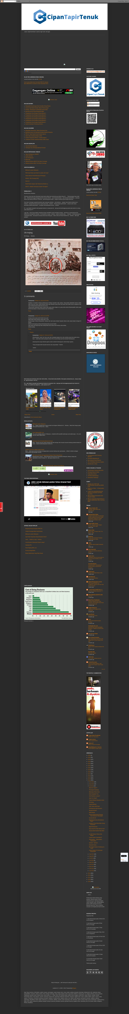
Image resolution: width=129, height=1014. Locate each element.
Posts (89, 102)
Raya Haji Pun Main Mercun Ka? (97, 828)
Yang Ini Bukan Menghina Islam (96, 800)
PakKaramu (91, 571)
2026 (89, 755)
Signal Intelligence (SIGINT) (32, 154)
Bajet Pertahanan (93, 826)
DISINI (39, 79)
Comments (91, 105)
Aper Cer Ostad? (93, 798)
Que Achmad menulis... (94, 637)
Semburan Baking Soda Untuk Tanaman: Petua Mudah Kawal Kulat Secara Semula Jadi (96, 602)
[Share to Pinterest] (42, 291)
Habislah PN (28, 545)
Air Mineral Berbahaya (93, 475)
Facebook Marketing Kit (93, 458)
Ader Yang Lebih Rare (94, 806)
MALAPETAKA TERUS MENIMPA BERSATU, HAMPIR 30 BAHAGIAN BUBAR (95, 628)
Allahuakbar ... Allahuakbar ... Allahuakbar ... (96, 840)
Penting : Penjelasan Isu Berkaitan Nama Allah (36, 109)
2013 (89, 873)
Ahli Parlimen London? (94, 796)
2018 (89, 771)
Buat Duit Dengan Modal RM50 (93, 213)
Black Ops (27, 159)
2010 (89, 879)
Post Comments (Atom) (36, 417)
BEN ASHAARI (92, 549)
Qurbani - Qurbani (93, 842)
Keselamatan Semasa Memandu (95, 470)
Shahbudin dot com (93, 626)
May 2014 (91, 862)
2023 (89, 761)
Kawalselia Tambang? (93, 477)
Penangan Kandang (94, 789)
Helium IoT (91, 743)
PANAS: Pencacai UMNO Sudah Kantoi (34, 449)
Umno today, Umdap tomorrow (94, 658)
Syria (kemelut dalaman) (31, 146)
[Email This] (35, 291)
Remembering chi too (92, 615)
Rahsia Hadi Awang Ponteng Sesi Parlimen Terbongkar (96, 815)
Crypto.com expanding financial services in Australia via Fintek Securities (95, 493)
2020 (89, 767)
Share (122, 859)
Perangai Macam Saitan (93, 472)
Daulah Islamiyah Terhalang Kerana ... (34, 124)
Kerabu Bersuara (92, 662)
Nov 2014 (91, 784)
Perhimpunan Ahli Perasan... (96, 808)
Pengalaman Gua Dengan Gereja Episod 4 (35, 118)
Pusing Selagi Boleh (30, 550)
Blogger (74, 988)
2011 (89, 877)
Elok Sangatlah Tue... (94, 794)
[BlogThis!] (37, 291)
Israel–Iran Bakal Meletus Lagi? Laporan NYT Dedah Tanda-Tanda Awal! (95, 665)
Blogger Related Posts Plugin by (32, 411)
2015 (89, 778)
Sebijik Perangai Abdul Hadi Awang (33, 531)
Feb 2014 (91, 868)
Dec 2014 (91, 782)
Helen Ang (90, 657)
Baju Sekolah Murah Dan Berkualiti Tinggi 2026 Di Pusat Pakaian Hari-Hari (95, 640)
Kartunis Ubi (91, 651)
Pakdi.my (90, 536)
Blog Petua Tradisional (93, 600)
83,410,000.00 (92, 818)
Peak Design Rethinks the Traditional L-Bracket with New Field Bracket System (96, 584)
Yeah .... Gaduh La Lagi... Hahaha (33, 539)
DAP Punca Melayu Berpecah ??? (95, 591)
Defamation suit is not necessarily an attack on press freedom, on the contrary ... (96, 559)
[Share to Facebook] (40, 291)
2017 (89, 774)
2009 (89, 881)
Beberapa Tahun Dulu (94, 792)
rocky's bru (91, 556)
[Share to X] (39, 291)
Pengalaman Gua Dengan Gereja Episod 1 (35, 113)
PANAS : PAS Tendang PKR (32, 178)
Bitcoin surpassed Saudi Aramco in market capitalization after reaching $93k (96, 500)
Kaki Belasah (91, 576)
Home (53, 414)
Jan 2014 (91, 870)
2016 (89, 776)
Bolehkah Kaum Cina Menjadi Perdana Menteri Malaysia (39, 132)
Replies (32, 332)
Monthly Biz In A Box (92, 464)
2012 (89, 875)
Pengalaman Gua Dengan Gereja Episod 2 (35, 115)
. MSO (89, 543)
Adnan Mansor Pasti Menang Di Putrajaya (35, 175)
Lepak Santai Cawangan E (95, 837)
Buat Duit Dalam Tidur (91, 195)
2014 (89, 780)
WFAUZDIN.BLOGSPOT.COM (95, 594)
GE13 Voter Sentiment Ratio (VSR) (33, 136)
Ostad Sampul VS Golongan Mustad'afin (95, 851)
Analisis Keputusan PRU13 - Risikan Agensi (35, 137)
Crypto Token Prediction (94, 735)
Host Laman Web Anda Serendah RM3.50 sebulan (36, 82)
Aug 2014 (91, 856)
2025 (89, 757)
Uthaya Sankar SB (92, 508)
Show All (103, 669)
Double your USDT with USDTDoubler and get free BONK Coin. (96, 485)
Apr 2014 (91, 864)
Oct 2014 (91, 786)
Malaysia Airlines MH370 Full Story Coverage (36, 161)
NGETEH (90, 596)
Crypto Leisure (92, 739)
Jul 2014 (91, 858)
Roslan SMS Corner (93, 523)
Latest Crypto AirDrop (92, 740)
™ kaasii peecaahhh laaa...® (95, 589)
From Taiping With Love (38, 432)
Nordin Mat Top (29, 156)
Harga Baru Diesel (92, 474)
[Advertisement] (56, 55)
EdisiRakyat (91, 645)
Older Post (78, 414)
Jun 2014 (91, 860)
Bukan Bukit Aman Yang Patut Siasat (34, 553)
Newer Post (27, 414)
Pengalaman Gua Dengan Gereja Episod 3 (35, 116)
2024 (89, 759)
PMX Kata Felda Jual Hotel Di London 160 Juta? (37, 173)
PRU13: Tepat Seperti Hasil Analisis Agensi (35, 134)
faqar (89, 619)
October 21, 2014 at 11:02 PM (42, 315)
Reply (29, 311)
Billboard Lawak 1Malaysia (31, 170)
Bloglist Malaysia (92, 607)
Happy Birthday (92, 804)
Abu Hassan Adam (93, 633)
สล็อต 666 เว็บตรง (92, 653)
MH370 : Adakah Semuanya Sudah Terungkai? (36, 186)
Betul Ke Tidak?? (93, 787)
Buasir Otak (91, 530)
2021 (89, 765)
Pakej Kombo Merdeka (93, 578)
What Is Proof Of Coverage (94, 744)
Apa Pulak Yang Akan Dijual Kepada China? (36, 536)
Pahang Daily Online (93, 514)
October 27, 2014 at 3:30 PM (46, 335)
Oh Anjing (91, 802)
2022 (89, 763)
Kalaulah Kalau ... (93, 845)
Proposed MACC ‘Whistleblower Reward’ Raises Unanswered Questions (95, 566)
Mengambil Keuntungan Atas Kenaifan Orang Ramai (37, 106)
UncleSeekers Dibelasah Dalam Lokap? (35, 542)
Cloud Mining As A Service (95, 747)
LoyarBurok (91, 614)
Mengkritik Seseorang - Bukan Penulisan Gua (36, 130)
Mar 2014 (91, 866)
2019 (89, 769)
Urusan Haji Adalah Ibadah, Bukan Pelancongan (37, 108)
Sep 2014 (91, 854)
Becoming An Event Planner (94, 460)
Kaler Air (27, 181)
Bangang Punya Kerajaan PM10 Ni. (33, 528)
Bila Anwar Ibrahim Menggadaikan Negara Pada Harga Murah (47, 455)
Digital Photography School (95, 581)
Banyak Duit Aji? (93, 810)
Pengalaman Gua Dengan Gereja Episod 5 (35, 120)
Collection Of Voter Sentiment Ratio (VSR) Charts (37, 139)
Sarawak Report (92, 563)
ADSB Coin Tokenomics (93, 736)
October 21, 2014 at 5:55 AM (41, 300)
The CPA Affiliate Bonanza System (96, 462)
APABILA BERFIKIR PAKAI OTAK (95, 572)
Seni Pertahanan (29, 157)
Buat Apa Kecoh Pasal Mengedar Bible (34, 111)
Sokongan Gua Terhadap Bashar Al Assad (35, 147)
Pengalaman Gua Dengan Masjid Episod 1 (35, 122)
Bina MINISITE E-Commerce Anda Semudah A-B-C (36, 83)
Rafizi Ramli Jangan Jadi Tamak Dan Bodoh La (36, 183)
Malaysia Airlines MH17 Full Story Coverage (35, 163)
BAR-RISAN (92, 812)
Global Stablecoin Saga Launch (95, 748)
